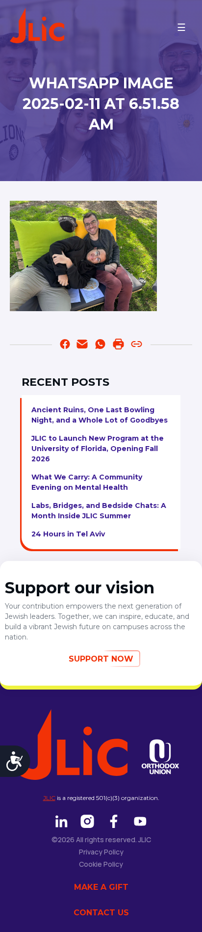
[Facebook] (65, 345)
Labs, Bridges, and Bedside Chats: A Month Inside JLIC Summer (98, 510)
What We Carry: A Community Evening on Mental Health (86, 482)
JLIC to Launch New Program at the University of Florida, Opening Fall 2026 (97, 448)
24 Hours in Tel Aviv (68, 534)
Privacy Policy (101, 851)
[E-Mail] (82, 345)
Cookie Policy (101, 864)
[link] (100, 345)
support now (101, 659)
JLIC (49, 797)
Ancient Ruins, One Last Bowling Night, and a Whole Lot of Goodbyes (99, 415)
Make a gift (101, 887)
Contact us (101, 912)
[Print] (118, 345)
